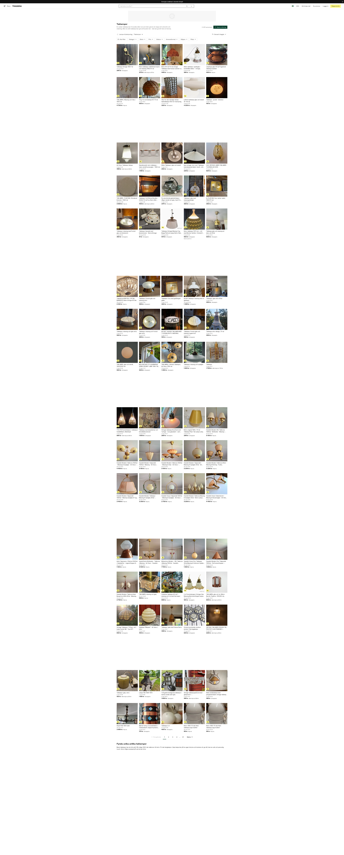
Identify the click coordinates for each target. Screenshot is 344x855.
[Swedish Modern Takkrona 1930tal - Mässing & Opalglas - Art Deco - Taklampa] (127, 450)
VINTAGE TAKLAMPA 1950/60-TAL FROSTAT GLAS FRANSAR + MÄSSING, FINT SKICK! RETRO (216, 628)
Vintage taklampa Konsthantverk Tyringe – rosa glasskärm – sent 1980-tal (171, 431)
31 (183, 737)
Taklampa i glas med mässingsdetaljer (190, 199)
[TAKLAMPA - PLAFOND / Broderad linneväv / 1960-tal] (127, 186)
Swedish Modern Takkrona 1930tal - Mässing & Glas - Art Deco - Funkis (171, 464)
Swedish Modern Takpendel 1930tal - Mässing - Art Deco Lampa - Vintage (147, 464)
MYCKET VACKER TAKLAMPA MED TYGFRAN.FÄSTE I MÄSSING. (171, 332)
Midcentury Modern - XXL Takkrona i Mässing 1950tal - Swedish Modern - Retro (172, 562)
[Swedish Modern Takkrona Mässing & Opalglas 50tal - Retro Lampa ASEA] (194, 483)
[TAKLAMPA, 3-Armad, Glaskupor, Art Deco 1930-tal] (172, 352)
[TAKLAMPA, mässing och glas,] (149, 582)
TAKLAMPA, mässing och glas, (148, 594)
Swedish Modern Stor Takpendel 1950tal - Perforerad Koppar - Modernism (216, 562)
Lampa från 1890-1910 (145, 692)
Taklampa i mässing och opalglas (193, 364)
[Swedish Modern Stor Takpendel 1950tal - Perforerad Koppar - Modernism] (216, 549)
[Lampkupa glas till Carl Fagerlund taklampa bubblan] (216, 54)
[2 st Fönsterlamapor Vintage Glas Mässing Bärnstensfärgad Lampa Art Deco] (194, 582)
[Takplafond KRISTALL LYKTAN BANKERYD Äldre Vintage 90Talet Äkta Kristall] (127, 286)
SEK (297, 6)
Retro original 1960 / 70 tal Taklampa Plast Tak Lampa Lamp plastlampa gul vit (193, 431)
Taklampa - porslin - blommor (214, 99)
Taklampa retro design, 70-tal (215, 331)
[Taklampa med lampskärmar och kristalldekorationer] (149, 417)
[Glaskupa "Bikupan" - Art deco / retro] (149, 615)
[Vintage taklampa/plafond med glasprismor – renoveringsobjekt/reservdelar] (194, 680)
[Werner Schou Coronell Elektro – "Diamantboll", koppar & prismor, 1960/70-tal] (149, 713)
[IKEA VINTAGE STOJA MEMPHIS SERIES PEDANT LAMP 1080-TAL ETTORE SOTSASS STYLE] (149, 352)
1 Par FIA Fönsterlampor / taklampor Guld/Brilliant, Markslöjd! (127, 431)
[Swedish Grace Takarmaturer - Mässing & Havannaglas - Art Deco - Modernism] (216, 483)
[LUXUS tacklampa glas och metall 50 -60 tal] (194, 87)
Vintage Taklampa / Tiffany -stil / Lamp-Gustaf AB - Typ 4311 (126, 628)
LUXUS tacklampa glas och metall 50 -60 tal (194, 100)
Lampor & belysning (125, 34)
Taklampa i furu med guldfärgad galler (170, 299)
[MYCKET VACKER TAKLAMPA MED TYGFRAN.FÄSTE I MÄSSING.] (172, 319)
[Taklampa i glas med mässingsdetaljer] (194, 186)
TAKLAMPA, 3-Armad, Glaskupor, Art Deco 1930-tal (171, 365)
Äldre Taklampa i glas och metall (171, 165)
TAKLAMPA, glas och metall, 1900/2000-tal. (125, 365)
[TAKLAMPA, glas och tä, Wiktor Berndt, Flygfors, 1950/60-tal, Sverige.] (216, 582)
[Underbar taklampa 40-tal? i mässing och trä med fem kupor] (172, 582)
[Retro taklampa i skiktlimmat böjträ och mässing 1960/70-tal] (149, 54)
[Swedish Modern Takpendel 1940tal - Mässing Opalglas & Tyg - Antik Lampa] (127, 483)
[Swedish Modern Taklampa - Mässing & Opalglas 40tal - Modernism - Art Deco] (149, 483)
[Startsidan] (17, 6)
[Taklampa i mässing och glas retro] (127, 319)
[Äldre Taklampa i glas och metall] (172, 153)
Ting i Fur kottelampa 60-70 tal (148, 99)
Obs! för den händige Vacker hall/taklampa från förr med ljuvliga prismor (171, 101)
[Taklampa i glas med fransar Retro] (172, 615)
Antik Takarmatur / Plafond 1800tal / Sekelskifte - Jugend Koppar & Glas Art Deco (127, 562)
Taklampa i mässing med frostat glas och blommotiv (126, 232)
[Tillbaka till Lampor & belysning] (117, 34)
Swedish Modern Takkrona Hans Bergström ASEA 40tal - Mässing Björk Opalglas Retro (126, 595)
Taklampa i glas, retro (123, 692)
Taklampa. (209, 364)
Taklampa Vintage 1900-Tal (125, 66)
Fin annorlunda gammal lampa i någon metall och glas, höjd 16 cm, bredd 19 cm (171, 199)
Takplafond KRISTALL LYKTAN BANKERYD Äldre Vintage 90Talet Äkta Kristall (127, 299)
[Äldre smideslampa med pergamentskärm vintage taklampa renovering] (216, 680)
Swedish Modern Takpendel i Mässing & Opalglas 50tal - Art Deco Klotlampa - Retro (193, 464)
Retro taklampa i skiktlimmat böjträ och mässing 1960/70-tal (149, 67)
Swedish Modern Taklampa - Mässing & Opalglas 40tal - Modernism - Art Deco (147, 497)
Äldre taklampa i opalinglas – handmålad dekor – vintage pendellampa (192, 68)
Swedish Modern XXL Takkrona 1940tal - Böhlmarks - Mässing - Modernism (215, 431)
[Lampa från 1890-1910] (149, 680)
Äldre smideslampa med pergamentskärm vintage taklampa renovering (216, 694)
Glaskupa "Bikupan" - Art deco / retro (148, 628)
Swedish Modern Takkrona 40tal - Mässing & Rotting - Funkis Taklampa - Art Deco (216, 464)
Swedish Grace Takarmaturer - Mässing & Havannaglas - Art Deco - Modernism (216, 497)
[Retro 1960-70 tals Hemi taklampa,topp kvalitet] (194, 713)
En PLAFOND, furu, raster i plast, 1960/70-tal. (215, 199)
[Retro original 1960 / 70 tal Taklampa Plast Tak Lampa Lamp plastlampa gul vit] (194, 417)
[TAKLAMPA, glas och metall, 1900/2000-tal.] (127, 352)
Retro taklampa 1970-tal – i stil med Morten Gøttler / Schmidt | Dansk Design (193, 232)
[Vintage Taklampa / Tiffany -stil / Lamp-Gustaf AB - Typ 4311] (127, 615)
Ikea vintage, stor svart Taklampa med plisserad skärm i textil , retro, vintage (194, 166)
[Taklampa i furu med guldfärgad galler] (172, 286)
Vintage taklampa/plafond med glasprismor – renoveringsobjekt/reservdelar (193, 694)
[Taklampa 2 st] (172, 713)
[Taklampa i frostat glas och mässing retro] (149, 286)
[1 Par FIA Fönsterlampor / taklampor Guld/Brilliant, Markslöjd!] (127, 417)
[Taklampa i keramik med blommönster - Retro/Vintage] (149, 219)
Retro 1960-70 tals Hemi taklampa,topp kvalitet (191, 726)
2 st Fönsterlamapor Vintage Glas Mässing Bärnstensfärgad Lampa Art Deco (194, 595)
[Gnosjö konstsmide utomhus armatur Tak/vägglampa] (194, 615)
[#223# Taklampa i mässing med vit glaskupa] (194, 286)
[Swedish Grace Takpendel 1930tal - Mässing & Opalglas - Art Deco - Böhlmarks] (172, 483)
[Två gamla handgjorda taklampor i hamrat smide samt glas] (172, 680)
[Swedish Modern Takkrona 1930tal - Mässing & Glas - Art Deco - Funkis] (172, 450)
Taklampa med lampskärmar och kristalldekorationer (148, 431)
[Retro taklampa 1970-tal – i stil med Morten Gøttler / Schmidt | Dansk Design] (194, 219)
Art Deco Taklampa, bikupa (125, 165)
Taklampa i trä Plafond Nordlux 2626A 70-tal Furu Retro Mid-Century (148, 199)
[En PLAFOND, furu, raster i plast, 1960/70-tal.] (216, 186)
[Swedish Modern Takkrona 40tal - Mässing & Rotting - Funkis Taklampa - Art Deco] (216, 450)
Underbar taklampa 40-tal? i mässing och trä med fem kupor (170, 595)
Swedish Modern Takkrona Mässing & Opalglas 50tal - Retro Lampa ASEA (194, 497)
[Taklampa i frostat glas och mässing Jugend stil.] (194, 319)
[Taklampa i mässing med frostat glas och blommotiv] (127, 219)
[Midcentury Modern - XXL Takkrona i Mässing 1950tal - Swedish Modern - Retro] (172, 549)
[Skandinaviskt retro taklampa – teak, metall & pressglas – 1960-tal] (149, 153)
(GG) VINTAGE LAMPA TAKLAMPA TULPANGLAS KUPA (216, 166)
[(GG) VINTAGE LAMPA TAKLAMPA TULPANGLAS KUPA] (216, 153)
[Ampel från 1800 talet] (127, 713)
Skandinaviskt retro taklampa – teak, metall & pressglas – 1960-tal (149, 166)
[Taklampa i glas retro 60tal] (216, 286)
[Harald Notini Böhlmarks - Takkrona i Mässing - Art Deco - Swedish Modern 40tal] (149, 549)
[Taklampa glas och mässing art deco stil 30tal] (216, 219)
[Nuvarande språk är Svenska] (292, 6)
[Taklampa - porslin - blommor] (216, 87)
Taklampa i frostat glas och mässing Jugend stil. (192, 332)
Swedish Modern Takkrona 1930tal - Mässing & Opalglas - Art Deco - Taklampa (127, 464)
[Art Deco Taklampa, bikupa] (127, 153)
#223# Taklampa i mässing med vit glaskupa (194, 299)
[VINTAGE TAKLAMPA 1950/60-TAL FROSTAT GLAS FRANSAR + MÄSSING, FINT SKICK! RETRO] (216, 615)
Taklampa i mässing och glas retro (127, 331)
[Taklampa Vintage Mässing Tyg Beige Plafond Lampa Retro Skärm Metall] (172, 219)
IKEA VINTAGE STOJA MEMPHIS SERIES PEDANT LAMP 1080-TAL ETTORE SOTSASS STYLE (148, 365)
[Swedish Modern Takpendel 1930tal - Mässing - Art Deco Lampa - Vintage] (149, 450)
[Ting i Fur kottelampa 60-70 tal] (149, 87)
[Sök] (187, 6)
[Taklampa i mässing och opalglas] (194, 352)
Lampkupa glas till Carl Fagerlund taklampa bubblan (216, 67)
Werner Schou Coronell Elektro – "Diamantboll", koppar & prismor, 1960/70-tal (148, 727)
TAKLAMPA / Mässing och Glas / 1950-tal (126, 100)
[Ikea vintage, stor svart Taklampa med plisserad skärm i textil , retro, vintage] (194, 153)
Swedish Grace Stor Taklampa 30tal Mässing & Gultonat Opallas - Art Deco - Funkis (194, 562)
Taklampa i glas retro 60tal (214, 298)
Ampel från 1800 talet (123, 725)
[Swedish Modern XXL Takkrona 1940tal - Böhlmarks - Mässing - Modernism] (216, 417)
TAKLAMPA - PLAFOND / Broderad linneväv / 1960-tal (127, 199)
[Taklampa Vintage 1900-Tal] (127, 54)
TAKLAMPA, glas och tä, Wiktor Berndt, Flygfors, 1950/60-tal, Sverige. (215, 595)
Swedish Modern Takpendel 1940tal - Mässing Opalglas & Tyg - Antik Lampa (127, 497)
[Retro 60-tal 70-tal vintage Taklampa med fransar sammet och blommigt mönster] (172, 54)
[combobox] (154, 6)
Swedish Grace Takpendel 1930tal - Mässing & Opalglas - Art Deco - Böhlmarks (171, 497)
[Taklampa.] (216, 352)
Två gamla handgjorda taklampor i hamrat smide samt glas (171, 693)
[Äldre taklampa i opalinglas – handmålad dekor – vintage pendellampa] (194, 54)
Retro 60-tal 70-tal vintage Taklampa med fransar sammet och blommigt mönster (171, 68)
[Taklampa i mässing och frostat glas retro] (149, 319)
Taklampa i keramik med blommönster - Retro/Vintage (148, 232)
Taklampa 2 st (165, 725)
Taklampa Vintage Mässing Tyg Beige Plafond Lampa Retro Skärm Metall (171, 232)
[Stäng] (342, 2)
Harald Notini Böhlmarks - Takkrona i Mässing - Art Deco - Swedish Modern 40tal (149, 562)
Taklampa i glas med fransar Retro (171, 627)
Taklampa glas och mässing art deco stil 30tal (215, 232)
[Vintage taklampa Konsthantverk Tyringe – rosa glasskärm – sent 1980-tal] (172, 417)
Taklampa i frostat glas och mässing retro (147, 299)
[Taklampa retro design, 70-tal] (216, 319)
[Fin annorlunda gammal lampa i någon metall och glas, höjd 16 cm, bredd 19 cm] (172, 186)
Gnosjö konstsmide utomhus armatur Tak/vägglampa (192, 628)
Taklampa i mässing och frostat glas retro (148, 332)
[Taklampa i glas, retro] (127, 680)
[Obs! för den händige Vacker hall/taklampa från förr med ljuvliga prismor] (172, 87)
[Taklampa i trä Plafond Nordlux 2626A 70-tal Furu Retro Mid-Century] (149, 186)
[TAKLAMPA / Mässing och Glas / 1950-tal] (127, 87)
